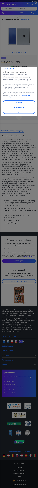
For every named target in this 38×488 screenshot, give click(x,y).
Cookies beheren (19, 107)
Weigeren (19, 112)
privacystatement (25, 95)
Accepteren (19, 102)
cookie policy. (7, 97)
